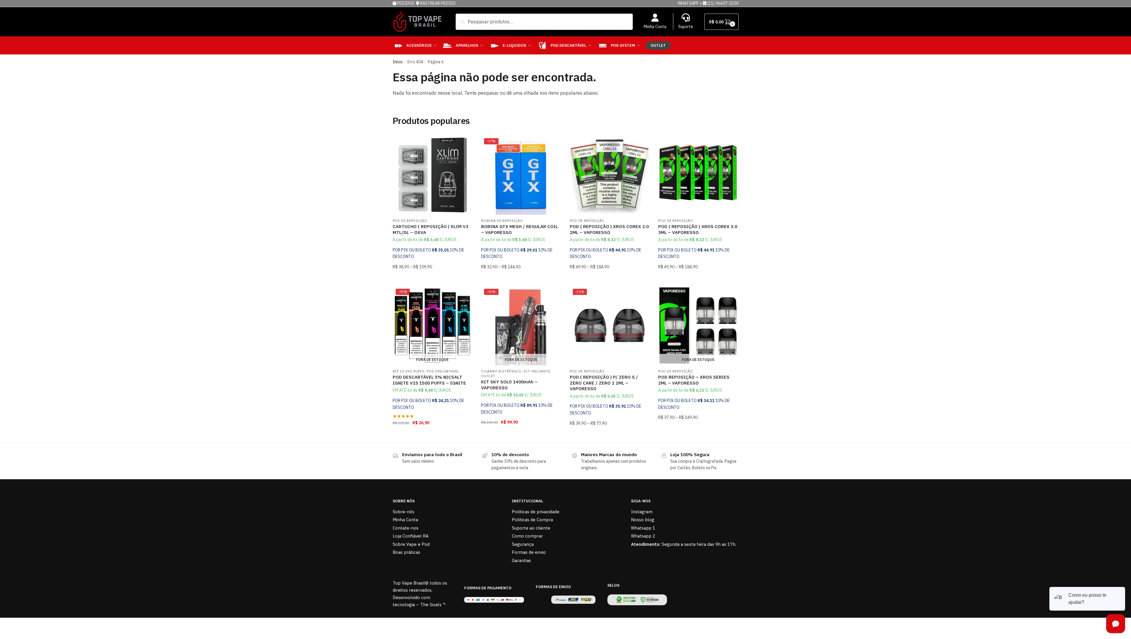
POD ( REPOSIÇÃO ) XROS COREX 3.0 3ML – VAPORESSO (697, 229)
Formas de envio (529, 552)
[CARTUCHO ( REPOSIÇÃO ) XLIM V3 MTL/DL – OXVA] (433, 175)
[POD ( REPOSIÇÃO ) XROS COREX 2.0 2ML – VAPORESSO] (610, 175)
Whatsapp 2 (643, 536)
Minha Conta (655, 26)
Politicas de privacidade (535, 511)
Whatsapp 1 (643, 528)
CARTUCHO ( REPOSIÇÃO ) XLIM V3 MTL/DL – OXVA (430, 229)
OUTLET (488, 376)
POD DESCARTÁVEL (443, 371)
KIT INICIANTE (537, 371)
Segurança (523, 544)
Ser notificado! (432, 435)
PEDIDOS (406, 3)
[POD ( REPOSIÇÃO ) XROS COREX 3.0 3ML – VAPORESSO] (698, 175)
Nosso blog (642, 519)
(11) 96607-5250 (723, 3)
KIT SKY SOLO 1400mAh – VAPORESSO (509, 384)
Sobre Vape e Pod (411, 544)
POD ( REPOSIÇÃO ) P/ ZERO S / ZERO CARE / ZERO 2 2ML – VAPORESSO (604, 382)
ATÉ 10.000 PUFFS (408, 371)
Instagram (642, 511)
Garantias (521, 560)
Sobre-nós (403, 511)
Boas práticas (406, 552)
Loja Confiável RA (411, 536)
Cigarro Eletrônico (501, 371)
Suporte (685, 26)
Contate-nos (405, 528)
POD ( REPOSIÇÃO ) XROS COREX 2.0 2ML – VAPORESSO (609, 229)
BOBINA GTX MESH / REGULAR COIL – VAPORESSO (519, 229)
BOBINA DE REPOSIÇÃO (502, 221)
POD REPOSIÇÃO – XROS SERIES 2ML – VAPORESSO (693, 380)
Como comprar (527, 536)
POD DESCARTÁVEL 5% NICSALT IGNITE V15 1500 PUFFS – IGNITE (429, 380)
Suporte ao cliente (531, 528)
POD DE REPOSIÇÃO (410, 221)
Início (398, 61)
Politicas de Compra (532, 519)
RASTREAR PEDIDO (438, 3)
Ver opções (432, 278)
